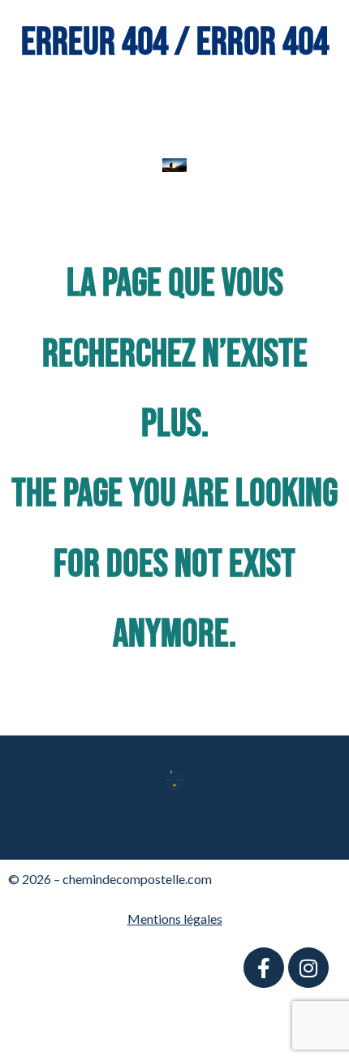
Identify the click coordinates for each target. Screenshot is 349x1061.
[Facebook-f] (263, 967)
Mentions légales (174, 918)
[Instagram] (308, 967)
